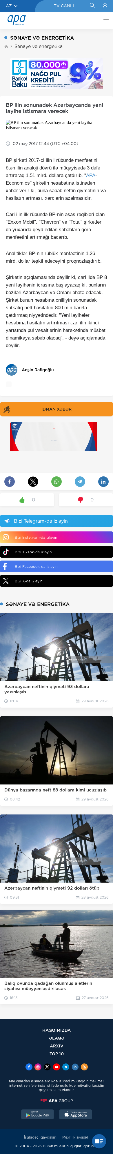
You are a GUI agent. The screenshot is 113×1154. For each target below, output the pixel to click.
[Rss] (84, 1067)
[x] (47, 1067)
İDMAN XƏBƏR (56, 409)
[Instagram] (37, 1067)
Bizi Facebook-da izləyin (36, 566)
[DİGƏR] (105, 20)
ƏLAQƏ (56, 1037)
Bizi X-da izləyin (28, 581)
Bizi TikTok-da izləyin (33, 552)
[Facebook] (28, 1067)
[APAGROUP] (56, 1100)
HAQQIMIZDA (56, 1030)
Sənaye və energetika (38, 46)
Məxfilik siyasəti (75, 1137)
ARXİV (56, 1045)
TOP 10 (57, 1053)
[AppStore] (75, 1115)
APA (90, 175)
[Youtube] (56, 1067)
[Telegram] (65, 1067)
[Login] (105, 6)
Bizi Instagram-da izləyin (36, 537)
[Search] (92, 6)
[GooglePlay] (37, 1115)
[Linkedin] (75, 1067)
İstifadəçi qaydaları (40, 1137)
